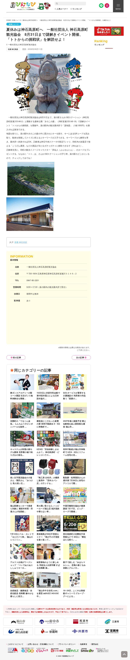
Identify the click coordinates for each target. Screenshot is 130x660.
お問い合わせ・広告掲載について (41, 644)
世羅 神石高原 (20, 242)
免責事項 (83, 644)
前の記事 (17, 357)
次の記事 (80, 357)
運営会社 (94, 644)
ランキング (77, 8)
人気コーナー (62, 8)
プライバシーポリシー (67, 644)
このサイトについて (15, 644)
